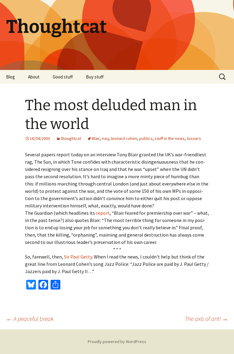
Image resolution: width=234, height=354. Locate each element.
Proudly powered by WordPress (117, 341)
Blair (96, 138)
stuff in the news (170, 138)
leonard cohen (124, 138)
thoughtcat (71, 138)
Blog (10, 77)
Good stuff (63, 77)
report (103, 213)
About (34, 77)
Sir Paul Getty (78, 257)
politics (146, 138)
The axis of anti (206, 318)
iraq (105, 138)
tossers (194, 138)
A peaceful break (30, 318)
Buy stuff (95, 77)
